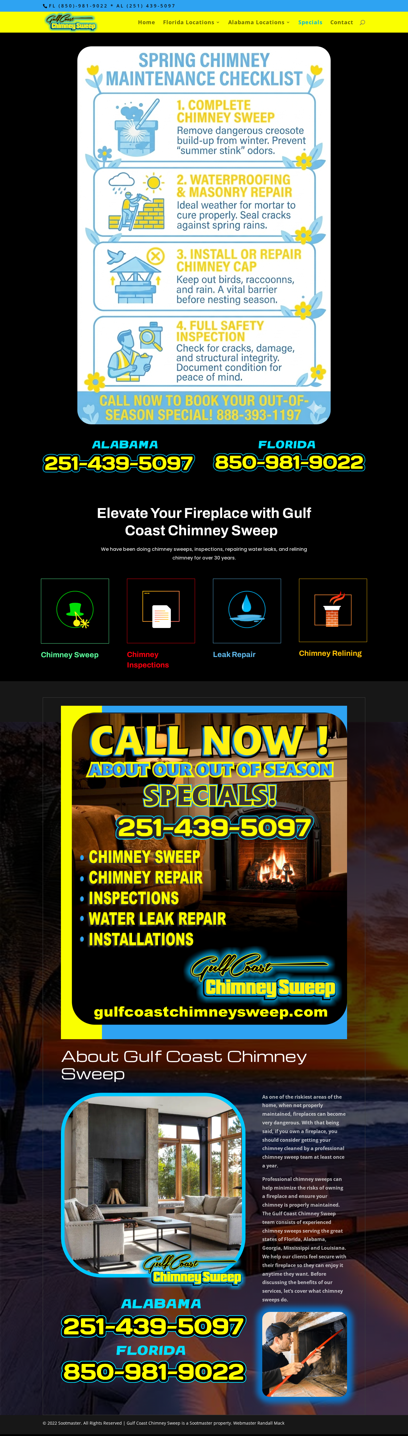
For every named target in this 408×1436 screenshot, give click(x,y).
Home (146, 23)
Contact (341, 23)
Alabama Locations (256, 23)
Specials (310, 23)
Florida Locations (188, 23)
